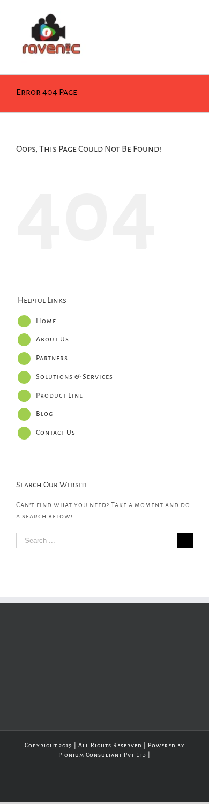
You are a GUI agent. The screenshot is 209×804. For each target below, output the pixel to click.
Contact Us (56, 432)
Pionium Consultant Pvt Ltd (102, 754)
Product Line (59, 395)
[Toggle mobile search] (168, 16)
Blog (44, 414)
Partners (52, 358)
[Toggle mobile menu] (188, 16)
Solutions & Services (74, 377)
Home (46, 321)
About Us (52, 339)
